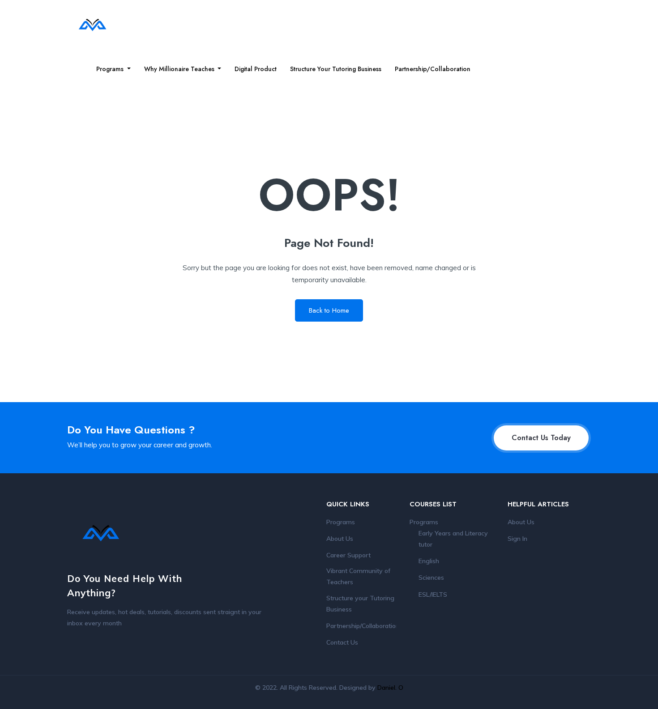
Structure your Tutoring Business (335, 68)
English (429, 561)
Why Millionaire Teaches (180, 68)
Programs (110, 68)
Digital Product (256, 68)
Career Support (348, 555)
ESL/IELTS (433, 594)
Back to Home (329, 310)
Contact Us (342, 642)
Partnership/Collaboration (432, 68)
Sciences (431, 577)
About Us (339, 539)
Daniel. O (390, 688)
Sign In (517, 539)
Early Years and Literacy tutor (453, 538)
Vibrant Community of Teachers (358, 576)
